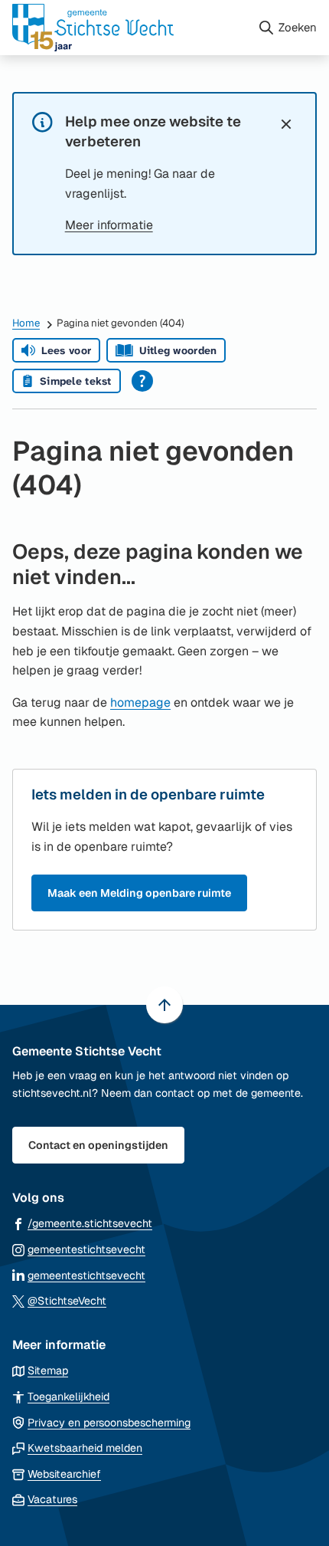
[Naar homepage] (128, 27)
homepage (140, 702)
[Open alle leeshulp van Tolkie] (142, 381)
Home (26, 323)
